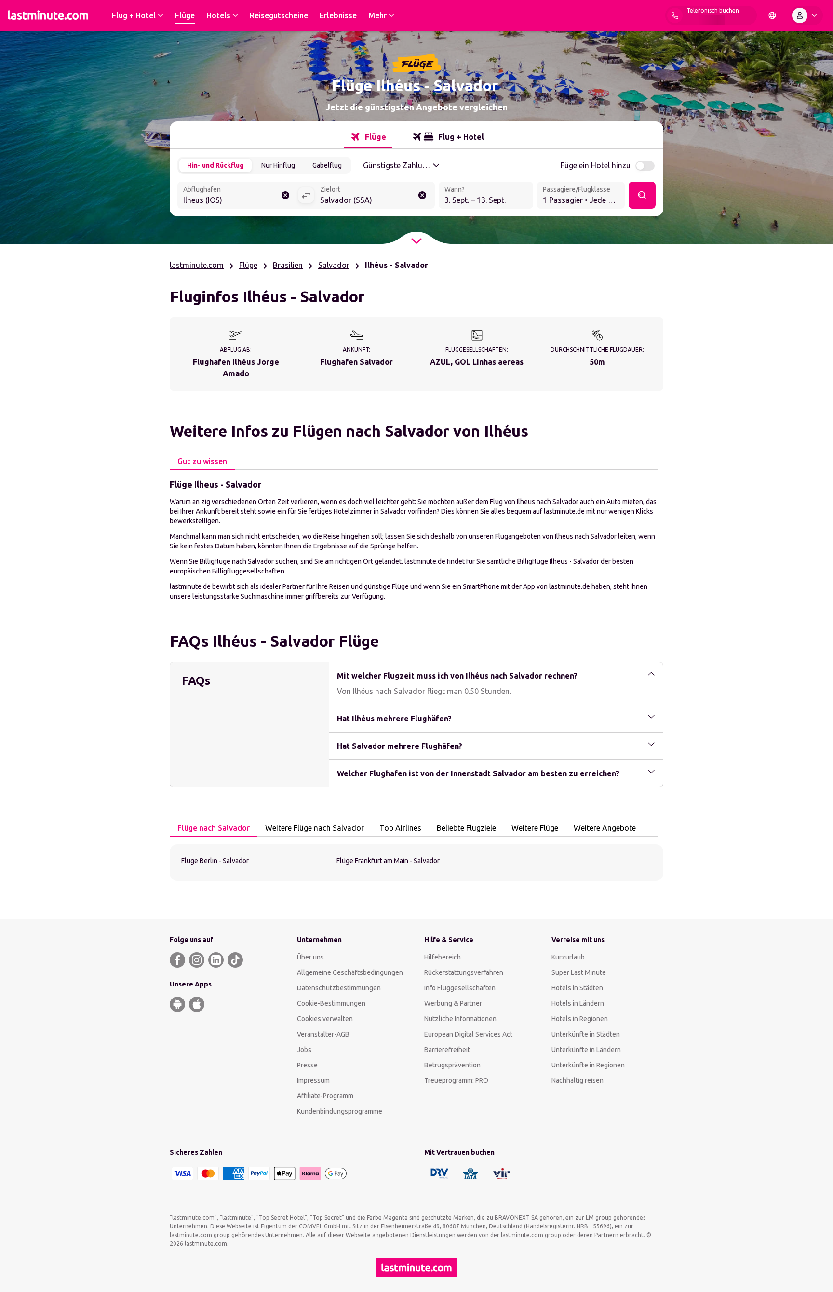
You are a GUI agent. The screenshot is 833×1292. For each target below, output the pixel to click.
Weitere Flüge (534, 828)
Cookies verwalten (325, 1019)
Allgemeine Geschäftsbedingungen (350, 972)
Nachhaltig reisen (577, 1080)
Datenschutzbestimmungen (339, 988)
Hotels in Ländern (577, 1003)
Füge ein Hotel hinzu (596, 165)
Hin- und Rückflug (215, 165)
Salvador (333, 265)
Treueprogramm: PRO (456, 1080)
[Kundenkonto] (806, 15)
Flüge (248, 265)
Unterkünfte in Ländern (586, 1049)
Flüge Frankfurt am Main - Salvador (388, 861)
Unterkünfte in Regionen (588, 1065)
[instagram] (196, 960)
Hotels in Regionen (579, 1019)
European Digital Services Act (468, 1034)
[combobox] (237, 196)
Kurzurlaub (568, 957)
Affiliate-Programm (325, 1096)
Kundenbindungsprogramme (339, 1111)
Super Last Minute (578, 972)
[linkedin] (216, 960)
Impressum (313, 1080)
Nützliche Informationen (460, 1019)
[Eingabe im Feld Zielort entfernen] (422, 195)
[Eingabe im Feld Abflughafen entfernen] (285, 195)
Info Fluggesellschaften (460, 988)
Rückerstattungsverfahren (463, 972)
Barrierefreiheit (447, 1049)
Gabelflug (327, 165)
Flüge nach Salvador (213, 828)
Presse (307, 1065)
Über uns (310, 957)
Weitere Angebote (605, 828)
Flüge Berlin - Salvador (215, 861)
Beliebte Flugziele (466, 828)
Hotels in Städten (577, 988)
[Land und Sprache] (772, 15)
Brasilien (288, 265)
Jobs (304, 1049)
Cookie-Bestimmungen (331, 1003)
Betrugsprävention (452, 1065)
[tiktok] (235, 960)
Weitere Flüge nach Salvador (314, 828)
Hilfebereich (442, 957)
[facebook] (177, 960)
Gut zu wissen (202, 461)
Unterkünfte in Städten (585, 1034)
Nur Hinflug (278, 165)
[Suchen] (642, 195)
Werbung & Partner (453, 1003)
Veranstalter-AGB (323, 1034)
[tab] (368, 136)
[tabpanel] (416, 539)
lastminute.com (197, 265)
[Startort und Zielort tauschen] (306, 195)
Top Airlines (400, 828)
